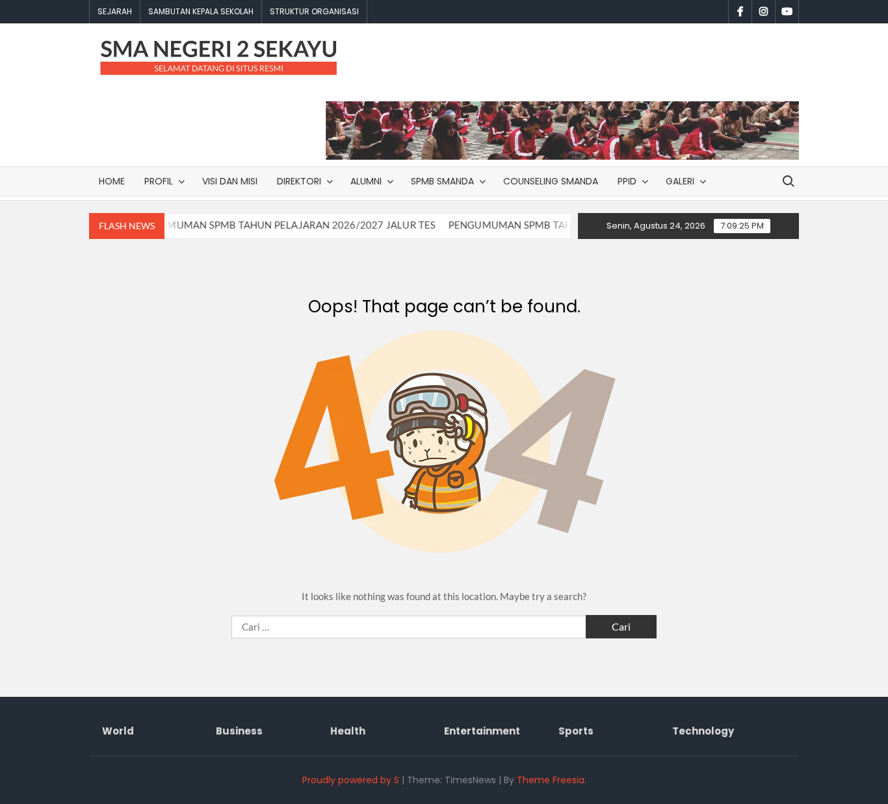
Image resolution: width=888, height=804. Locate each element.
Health (347, 731)
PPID (627, 181)
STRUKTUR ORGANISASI (314, 11)
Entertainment (482, 731)
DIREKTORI (299, 181)
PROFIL (158, 181)
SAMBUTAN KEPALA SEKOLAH (201, 11)
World (118, 731)
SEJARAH (115, 11)
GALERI (680, 181)
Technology (703, 731)
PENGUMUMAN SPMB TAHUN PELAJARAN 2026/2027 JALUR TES (268, 225)
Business (239, 731)
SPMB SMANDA (442, 181)
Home (112, 181)
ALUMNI (366, 181)
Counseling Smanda (550, 181)
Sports (576, 731)
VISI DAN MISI (229, 181)
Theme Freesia (550, 779)
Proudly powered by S (350, 779)
